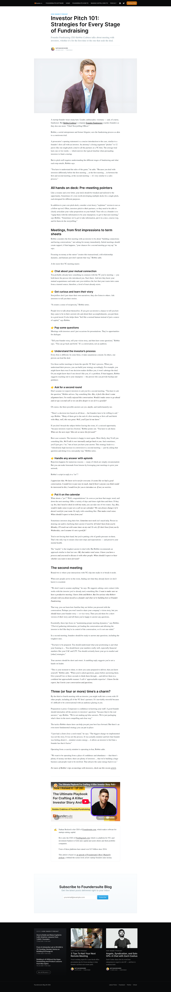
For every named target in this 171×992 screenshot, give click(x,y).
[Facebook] (120, 3)
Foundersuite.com (89, 829)
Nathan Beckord (62, 48)
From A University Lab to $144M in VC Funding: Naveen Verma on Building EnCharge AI (50, 949)
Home (68, 3)
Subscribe (132, 3)
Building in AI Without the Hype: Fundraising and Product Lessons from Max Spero (49, 961)
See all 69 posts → (43, 972)
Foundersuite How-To (80, 3)
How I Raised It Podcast (59, 14)
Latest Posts (113, 985)
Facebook (122, 985)
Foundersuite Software (55, 3)
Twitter (129, 985)
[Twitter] (124, 3)
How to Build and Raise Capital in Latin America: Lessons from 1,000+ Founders (49, 937)
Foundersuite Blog (39, 985)
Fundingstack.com (83, 838)
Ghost (135, 985)
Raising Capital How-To (99, 3)
